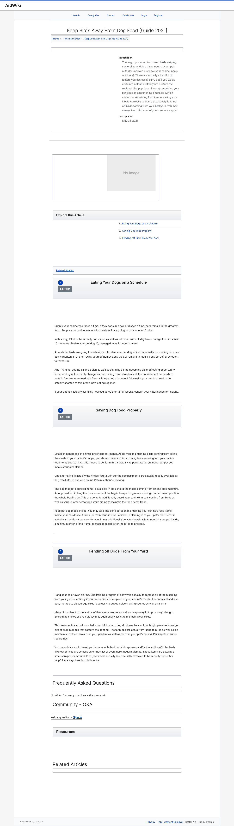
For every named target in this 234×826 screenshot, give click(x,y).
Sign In (77, 717)
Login (144, 15)
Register (158, 15)
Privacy (151, 821)
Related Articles (65, 270)
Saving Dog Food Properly (137, 230)
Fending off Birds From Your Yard (140, 237)
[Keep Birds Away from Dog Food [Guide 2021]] (131, 172)
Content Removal (173, 821)
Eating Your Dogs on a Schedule (140, 223)
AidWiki (13, 5)
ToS (159, 821)
